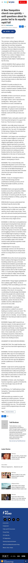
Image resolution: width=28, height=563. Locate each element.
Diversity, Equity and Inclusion (9, 541)
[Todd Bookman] (4, 424)
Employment (6, 526)
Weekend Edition (10, 411)
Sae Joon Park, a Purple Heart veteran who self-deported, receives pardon (18, 457)
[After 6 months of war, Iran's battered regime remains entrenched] (6, 475)
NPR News (13, 453)
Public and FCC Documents (9, 529)
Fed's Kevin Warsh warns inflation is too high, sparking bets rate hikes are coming (18, 498)
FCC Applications (6, 538)
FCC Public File (6, 535)
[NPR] (5, 556)
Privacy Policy (6, 532)
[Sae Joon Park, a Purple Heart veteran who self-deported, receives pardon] (6, 456)
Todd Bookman (9, 25)
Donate (23, 2)
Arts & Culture (4, 464)
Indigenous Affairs (15, 483)
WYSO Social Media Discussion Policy (11, 544)
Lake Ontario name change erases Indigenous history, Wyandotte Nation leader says (19, 487)
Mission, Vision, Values (8, 547)
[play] (2, 561)
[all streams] (26, 561)
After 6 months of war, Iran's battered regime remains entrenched (18, 476)
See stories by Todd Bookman (17, 441)
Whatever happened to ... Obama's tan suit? (12, 467)
